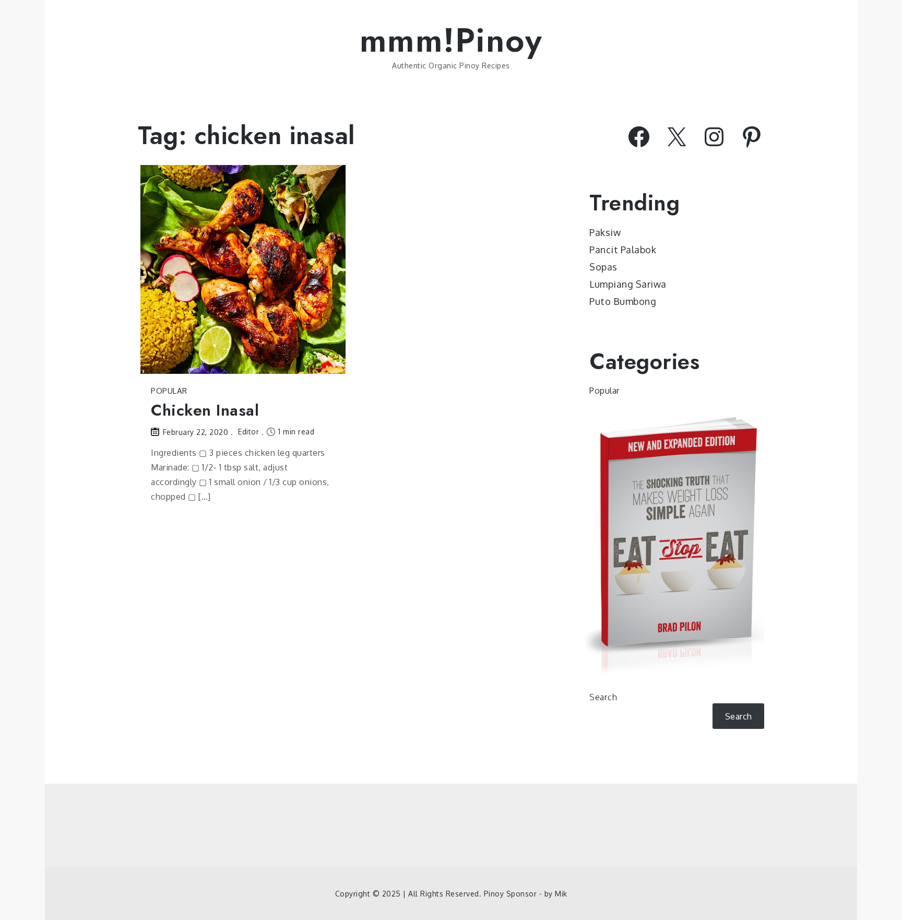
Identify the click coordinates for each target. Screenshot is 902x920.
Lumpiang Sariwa (628, 284)
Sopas (603, 267)
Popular (169, 391)
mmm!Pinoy (451, 40)
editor (248, 431)
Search (603, 697)
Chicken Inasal (205, 410)
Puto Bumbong (622, 301)
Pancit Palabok (622, 249)
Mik (561, 893)
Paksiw (605, 232)
